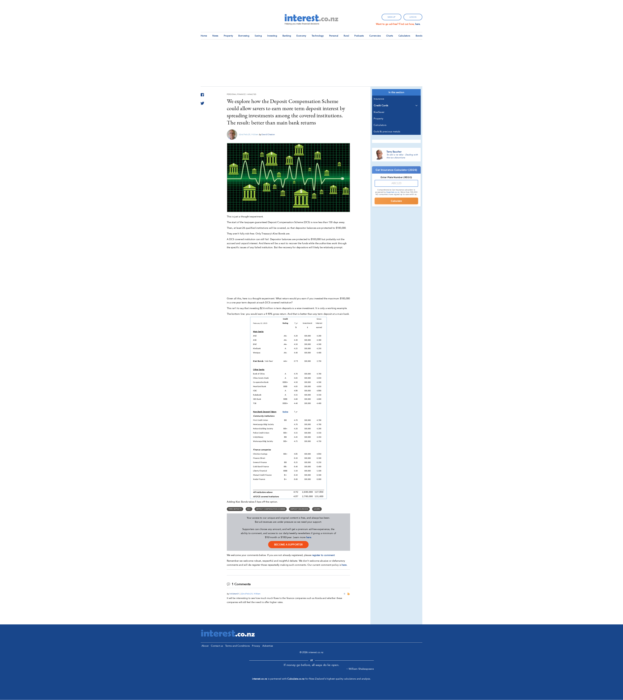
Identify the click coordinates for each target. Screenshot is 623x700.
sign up (391, 17)
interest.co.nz (259, 678)
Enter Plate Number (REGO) (396, 177)
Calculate (396, 201)
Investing (272, 35)
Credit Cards (381, 105)
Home (204, 35)
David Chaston (268, 134)
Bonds (419, 35)
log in (412, 17)
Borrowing (243, 35)
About (205, 645)
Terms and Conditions (237, 645)
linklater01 (234, 593)
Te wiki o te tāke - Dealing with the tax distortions (402, 156)
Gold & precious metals (387, 131)
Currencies (375, 35)
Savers (317, 509)
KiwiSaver (379, 112)
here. (418, 24)
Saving (258, 35)
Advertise (267, 645)
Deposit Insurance (299, 509)
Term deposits (235, 509)
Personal (333, 35)
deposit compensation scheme (270, 509)
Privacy (256, 645)
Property (228, 35)
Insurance (379, 98)
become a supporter (288, 544)
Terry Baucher (394, 151)
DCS (249, 509)
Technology (318, 35)
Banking (286, 35)
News (215, 35)
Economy (301, 35)
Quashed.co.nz (392, 192)
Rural (346, 35)
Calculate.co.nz (296, 678)
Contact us (217, 645)
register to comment (323, 555)
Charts (389, 35)
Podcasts (359, 35)
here (308, 537)
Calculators (404, 35)
